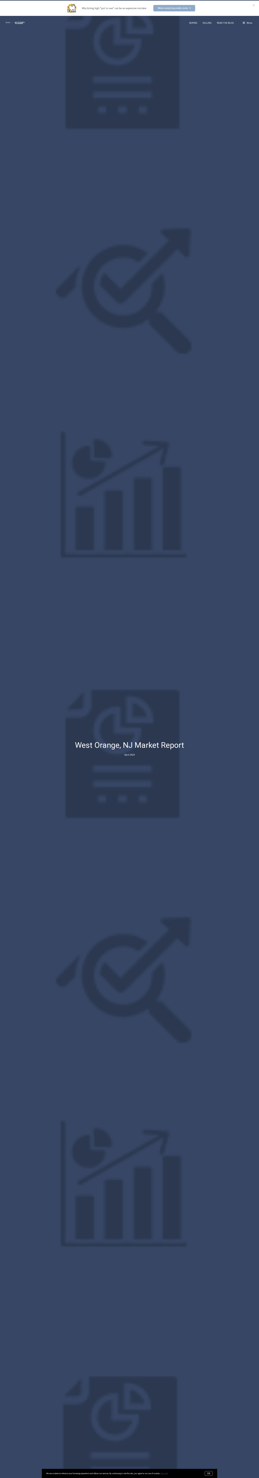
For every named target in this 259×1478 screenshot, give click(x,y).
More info (164, 1473)
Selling (207, 22)
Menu (249, 22)
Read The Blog (225, 22)
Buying (193, 22)
